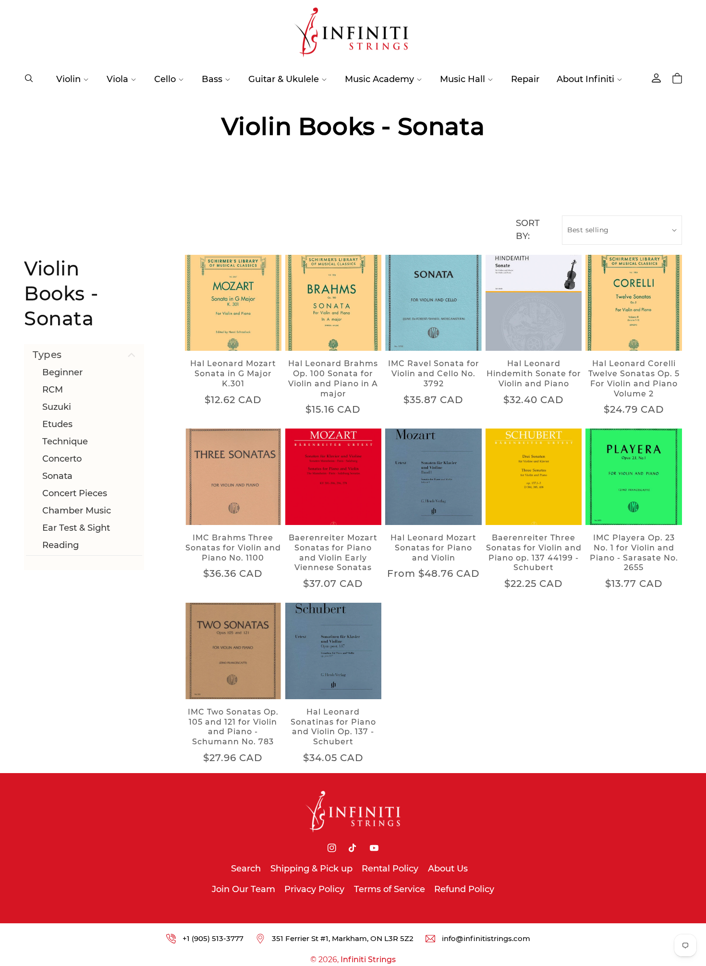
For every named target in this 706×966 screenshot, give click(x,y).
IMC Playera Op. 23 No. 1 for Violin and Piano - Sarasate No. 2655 (634, 552)
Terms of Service (389, 889)
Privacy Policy (314, 889)
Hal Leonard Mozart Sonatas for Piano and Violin (433, 547)
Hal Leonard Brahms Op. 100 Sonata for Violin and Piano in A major (333, 378)
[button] (29, 78)
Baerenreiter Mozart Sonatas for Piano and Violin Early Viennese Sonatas (333, 552)
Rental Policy (390, 868)
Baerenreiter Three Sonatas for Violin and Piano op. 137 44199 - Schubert (534, 552)
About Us (448, 868)
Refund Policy (464, 889)
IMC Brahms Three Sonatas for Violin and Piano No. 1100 (233, 547)
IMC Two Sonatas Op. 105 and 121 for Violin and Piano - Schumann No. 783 (233, 726)
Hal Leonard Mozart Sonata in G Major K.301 (233, 373)
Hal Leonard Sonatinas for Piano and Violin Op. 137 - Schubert (333, 726)
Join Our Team (243, 889)
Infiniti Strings (368, 959)
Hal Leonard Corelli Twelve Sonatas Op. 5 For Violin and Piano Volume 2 (634, 378)
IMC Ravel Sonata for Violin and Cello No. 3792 (433, 373)
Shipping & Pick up (311, 868)
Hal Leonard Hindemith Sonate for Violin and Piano (534, 373)
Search (246, 868)
